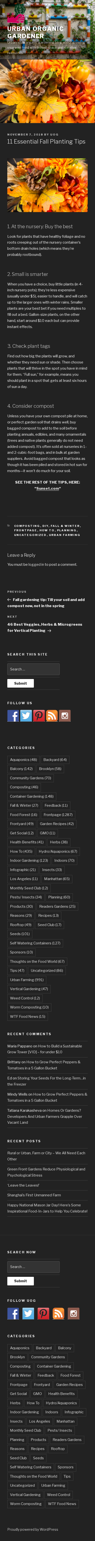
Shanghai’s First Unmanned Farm (34, 1195)
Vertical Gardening (29, 989)
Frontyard (22, 824)
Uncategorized (30, 535)
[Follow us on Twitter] (26, 716)
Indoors (64, 860)
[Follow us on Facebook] (13, 716)
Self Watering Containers (35, 943)
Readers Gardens (57, 906)
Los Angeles (24, 879)
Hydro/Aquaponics (58, 851)
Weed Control (25, 998)
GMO (47, 833)
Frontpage (25, 530)
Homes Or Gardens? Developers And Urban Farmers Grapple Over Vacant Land (44, 1116)
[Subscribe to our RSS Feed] (52, 716)
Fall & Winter (65, 526)
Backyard (55, 760)
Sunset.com (47, 488)
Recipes (48, 915)
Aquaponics (23, 760)
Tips (17, 970)
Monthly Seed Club (29, 888)
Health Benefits (27, 842)
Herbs (59, 842)
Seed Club (49, 925)
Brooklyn (50, 769)
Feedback (56, 805)
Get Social (22, 833)
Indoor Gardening (29, 860)
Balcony (21, 769)
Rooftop (20, 925)
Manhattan (57, 879)
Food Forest (23, 815)
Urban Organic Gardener (35, 32)
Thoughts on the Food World (37, 961)
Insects (52, 870)
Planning (67, 530)
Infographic (23, 870)
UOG (54, 134)
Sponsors (21, 952)
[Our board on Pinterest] (39, 716)
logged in (36, 564)
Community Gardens (30, 778)
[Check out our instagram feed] (65, 716)
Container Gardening (32, 796)
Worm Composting (29, 1007)
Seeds (20, 934)
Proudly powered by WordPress (32, 1529)
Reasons (21, 915)
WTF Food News (27, 1016)
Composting (27, 526)
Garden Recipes (57, 824)
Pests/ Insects (26, 897)
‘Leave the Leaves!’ (23, 1185)
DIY (45, 526)
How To (47, 530)
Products (21, 906)
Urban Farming (65, 535)
